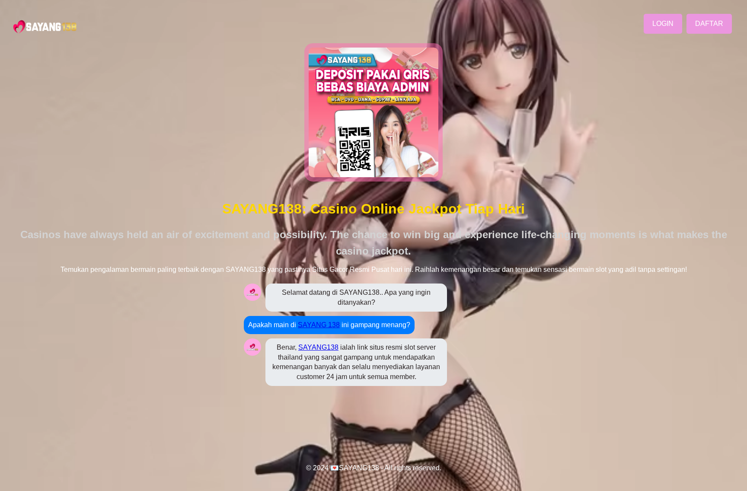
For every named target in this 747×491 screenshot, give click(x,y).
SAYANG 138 (319, 324)
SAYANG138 (318, 347)
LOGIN (663, 23)
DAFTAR (709, 23)
